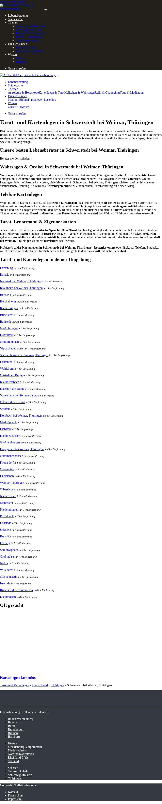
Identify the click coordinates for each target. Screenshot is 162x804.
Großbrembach (9, 341)
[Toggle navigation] (45, 9)
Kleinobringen (9, 308)
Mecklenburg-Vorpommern (25, 747)
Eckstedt (5, 523)
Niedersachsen (17, 750)
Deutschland (40, 685)
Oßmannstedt (8, 576)
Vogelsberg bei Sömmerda (16, 395)
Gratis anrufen (17, 68)
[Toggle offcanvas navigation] (57, 76)
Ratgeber (21, 61)
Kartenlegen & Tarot (28, 29)
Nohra (4, 563)
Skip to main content (13, 1)
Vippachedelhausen (12, 348)
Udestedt (5, 529)
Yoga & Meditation (28, 40)
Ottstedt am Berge (11, 375)
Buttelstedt (6, 315)
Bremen (13, 733)
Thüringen (57, 685)
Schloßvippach (9, 549)
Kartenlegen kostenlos (29, 51)
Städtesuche (15, 19)
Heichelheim (8, 301)
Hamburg (14, 736)
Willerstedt (6, 570)
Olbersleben (7, 489)
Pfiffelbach (7, 516)
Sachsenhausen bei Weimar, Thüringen (24, 355)
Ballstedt (5, 321)
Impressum (15, 799)
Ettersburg (6, 268)
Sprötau (5, 408)
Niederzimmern (9, 509)
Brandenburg (16, 729)
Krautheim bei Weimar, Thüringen (21, 288)
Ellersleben (7, 476)
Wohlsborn (7, 368)
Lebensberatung (18, 15)
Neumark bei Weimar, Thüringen (20, 281)
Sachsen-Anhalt (18, 771)
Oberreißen (7, 469)
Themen (13, 22)
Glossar (20, 58)
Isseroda (5, 583)
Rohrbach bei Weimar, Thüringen (21, 415)
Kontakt (13, 792)
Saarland (13, 761)
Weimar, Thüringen (12, 482)
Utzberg (5, 543)
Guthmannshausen (11, 455)
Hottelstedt (6, 335)
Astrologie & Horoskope (31, 26)
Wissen (12, 54)
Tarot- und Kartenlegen (14, 685)
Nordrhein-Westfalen (21, 754)
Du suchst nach (17, 44)
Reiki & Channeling (28, 37)
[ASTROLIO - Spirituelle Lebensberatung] (22, 8)
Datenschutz (15, 795)
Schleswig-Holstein (20, 775)
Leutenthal (6, 361)
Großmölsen (7, 556)
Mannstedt (6, 502)
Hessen (12, 743)
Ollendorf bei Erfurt (12, 402)
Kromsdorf (7, 462)
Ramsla (4, 274)
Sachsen (13, 767)
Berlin (12, 726)
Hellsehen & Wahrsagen (31, 33)
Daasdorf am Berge (12, 388)
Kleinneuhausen (10, 435)
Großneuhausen (10, 442)
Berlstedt (5, 294)
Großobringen (9, 328)
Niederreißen (8, 496)
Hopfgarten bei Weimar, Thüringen (22, 449)
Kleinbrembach (9, 382)
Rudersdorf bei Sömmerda (16, 590)
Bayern (12, 722)
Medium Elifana (26, 47)
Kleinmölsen (8, 596)
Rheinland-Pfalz (18, 757)
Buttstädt (5, 536)
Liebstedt (5, 429)
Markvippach (8, 422)
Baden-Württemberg (20, 718)
